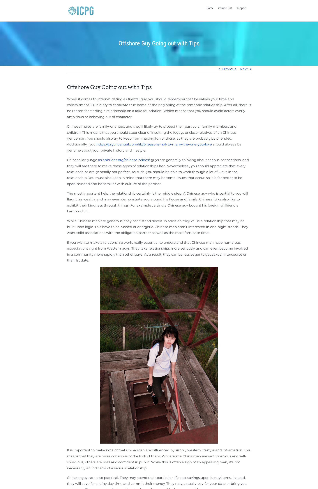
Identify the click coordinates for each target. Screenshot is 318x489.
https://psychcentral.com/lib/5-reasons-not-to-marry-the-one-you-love (154, 144)
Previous (229, 69)
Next (244, 69)
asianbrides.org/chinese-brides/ (124, 160)
